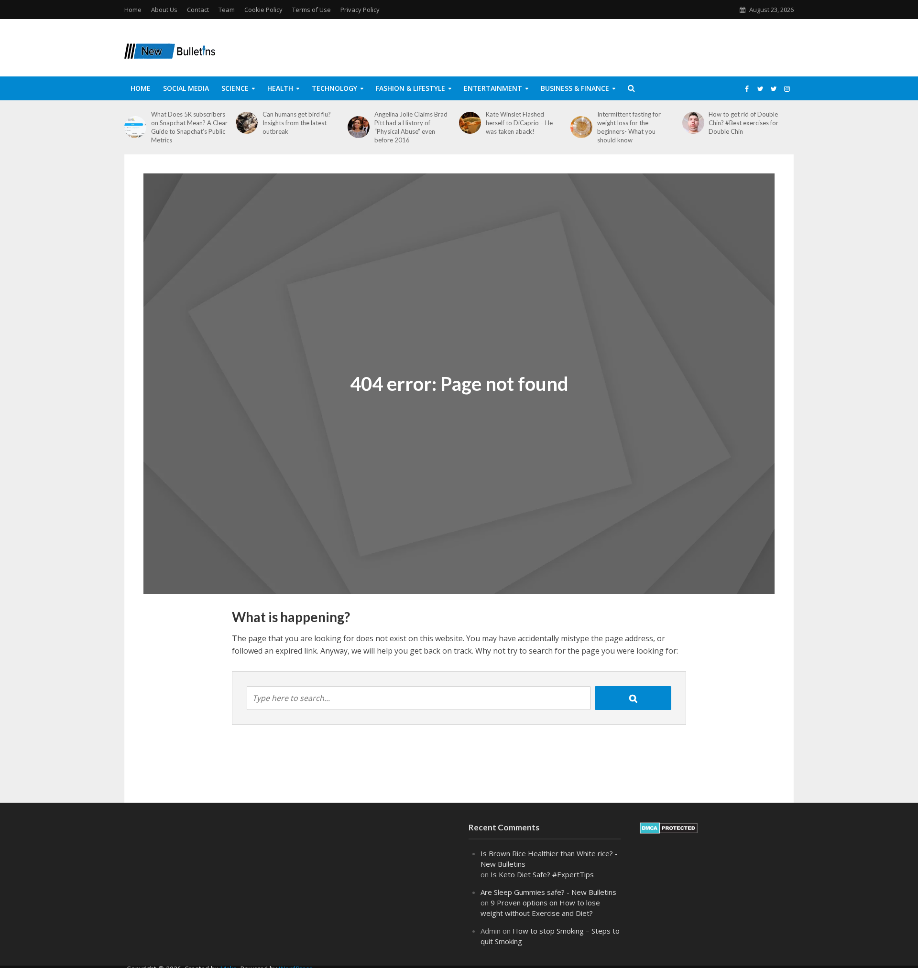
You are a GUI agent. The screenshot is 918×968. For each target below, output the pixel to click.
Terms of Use (311, 9)
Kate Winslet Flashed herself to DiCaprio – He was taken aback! (519, 122)
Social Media (186, 88)
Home (133, 9)
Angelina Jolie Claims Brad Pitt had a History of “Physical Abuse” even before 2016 (411, 127)
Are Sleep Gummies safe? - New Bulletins (548, 892)
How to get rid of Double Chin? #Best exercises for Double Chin (743, 122)
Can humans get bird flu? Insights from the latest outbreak (296, 122)
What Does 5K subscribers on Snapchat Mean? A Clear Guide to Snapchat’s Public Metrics (189, 127)
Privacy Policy (360, 9)
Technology (334, 88)
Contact (198, 9)
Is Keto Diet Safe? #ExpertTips (542, 874)
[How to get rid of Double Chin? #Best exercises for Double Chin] (693, 123)
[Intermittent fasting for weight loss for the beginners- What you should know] (581, 127)
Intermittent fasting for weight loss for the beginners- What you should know (629, 127)
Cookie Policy (263, 9)
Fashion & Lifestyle (410, 88)
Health (280, 88)
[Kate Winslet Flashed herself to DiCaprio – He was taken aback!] (470, 123)
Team (227, 9)
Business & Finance (575, 88)
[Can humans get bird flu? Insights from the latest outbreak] (247, 123)
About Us (164, 9)
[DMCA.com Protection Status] (669, 827)
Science (235, 88)
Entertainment (493, 88)
